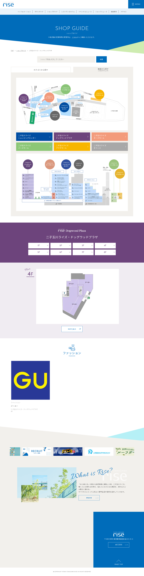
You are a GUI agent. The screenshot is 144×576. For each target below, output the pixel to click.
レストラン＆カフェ (68, 12)
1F (39, 246)
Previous (9, 452)
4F (105, 246)
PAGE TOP (119, 564)
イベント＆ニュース (85, 12)
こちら (74, 37)
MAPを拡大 (72, 329)
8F (105, 252)
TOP (12, 50)
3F (83, 246)
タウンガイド (39, 12)
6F (61, 252)
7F (83, 252)
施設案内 (114, 12)
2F (61, 246)
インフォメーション (24, 12)
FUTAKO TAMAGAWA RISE (69, 571)
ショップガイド (52, 12)
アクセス (124, 12)
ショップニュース (101, 12)
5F (39, 252)
